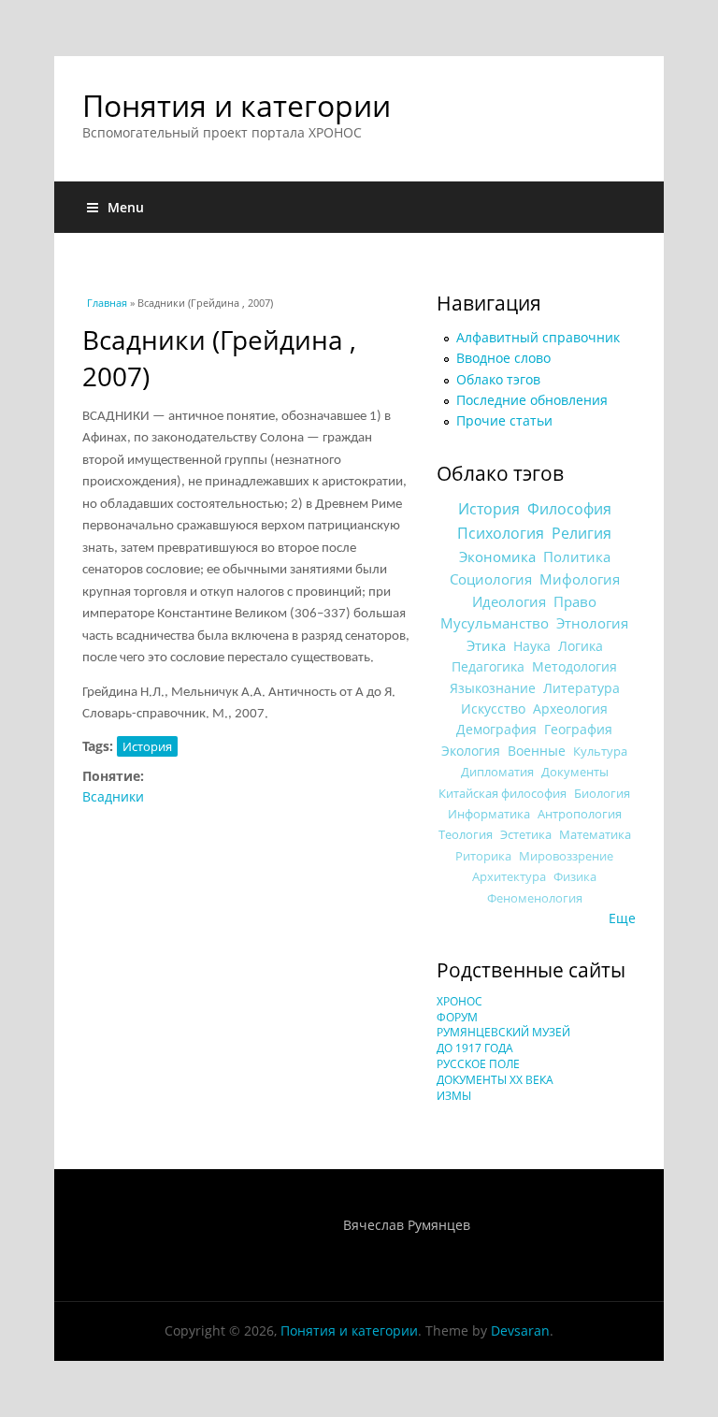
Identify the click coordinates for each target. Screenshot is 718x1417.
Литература (581, 688)
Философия (569, 509)
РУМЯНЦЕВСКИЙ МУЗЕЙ (503, 1032)
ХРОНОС (459, 1001)
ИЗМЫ (454, 1096)
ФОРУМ (457, 1017)
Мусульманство (494, 623)
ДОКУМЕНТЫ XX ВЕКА (495, 1080)
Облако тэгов (498, 379)
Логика (580, 646)
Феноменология (534, 898)
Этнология (592, 623)
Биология (602, 793)
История (147, 746)
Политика (576, 556)
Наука (532, 646)
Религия (581, 533)
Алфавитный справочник (538, 337)
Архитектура (509, 877)
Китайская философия (502, 793)
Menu (126, 207)
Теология (465, 834)
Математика (595, 834)
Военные (537, 750)
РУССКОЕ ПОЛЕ (478, 1064)
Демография (496, 729)
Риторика (483, 856)
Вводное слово (503, 358)
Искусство (493, 708)
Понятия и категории (236, 105)
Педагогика (488, 666)
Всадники (113, 796)
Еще (622, 918)
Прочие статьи (504, 420)
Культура (600, 751)
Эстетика (526, 834)
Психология (500, 533)
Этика (486, 645)
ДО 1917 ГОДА (475, 1048)
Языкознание (493, 688)
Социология (491, 579)
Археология (570, 708)
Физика (574, 877)
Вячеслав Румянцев (406, 1225)
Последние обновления (532, 400)
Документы (575, 771)
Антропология (580, 813)
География (578, 729)
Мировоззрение (566, 856)
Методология (574, 666)
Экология (470, 750)
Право (574, 601)
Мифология (579, 579)
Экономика (497, 557)
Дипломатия (497, 771)
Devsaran (520, 1330)
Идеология (509, 601)
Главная (107, 303)
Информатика (489, 813)
